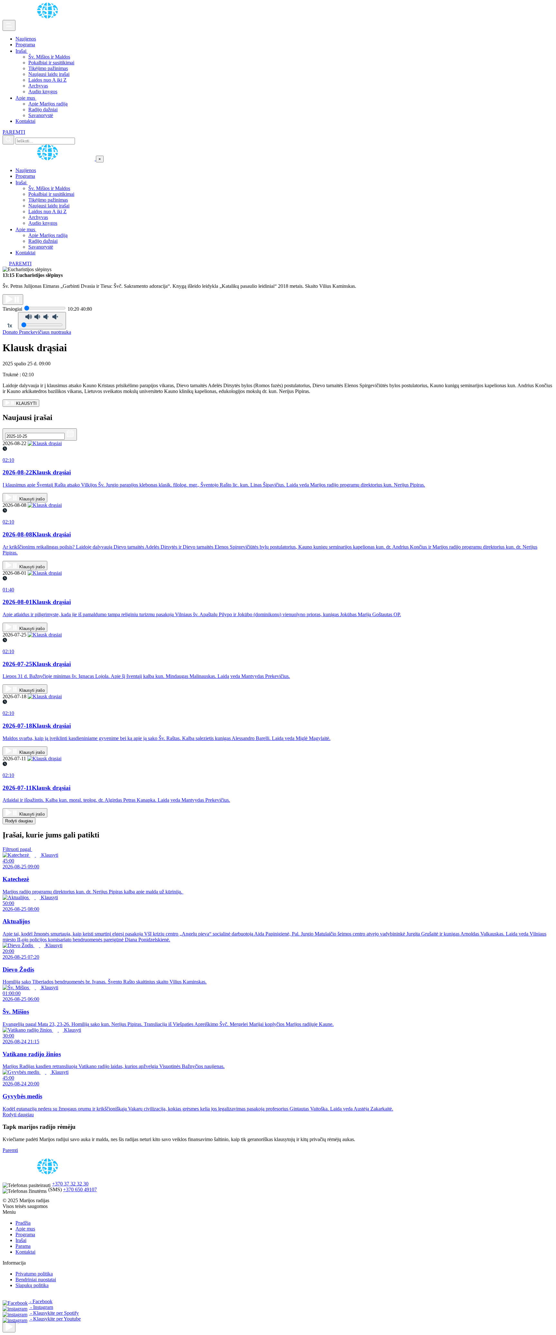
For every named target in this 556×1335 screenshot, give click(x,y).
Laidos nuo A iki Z (47, 80)
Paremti (10, 1150)
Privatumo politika (34, 1273)
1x (9, 325)
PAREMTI (14, 132)
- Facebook (40, 1301)
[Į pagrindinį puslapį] (49, 158)
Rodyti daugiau (19, 820)
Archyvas (38, 85)
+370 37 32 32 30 (70, 1183)
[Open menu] (9, 25)
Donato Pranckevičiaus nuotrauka (37, 332)
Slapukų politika (32, 1285)
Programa (25, 44)
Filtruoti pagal (17, 849)
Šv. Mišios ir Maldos (49, 56)
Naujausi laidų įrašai (49, 74)
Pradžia (23, 1223)
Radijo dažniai (43, 109)
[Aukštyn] (9, 1327)
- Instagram (41, 1307)
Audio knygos (42, 91)
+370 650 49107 (80, 1189)
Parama (23, 1246)
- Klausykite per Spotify (54, 1313)
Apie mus (25, 98)
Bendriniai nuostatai (35, 1279)
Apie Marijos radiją (48, 103)
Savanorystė (40, 115)
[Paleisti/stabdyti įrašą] (13, 299)
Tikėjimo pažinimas (48, 68)
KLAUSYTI (26, 403)
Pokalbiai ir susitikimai (51, 62)
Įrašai (21, 51)
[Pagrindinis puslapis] (49, 17)
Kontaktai (25, 121)
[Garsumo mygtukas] (42, 320)
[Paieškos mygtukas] (8, 139)
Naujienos (25, 38)
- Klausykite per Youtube (55, 1318)
